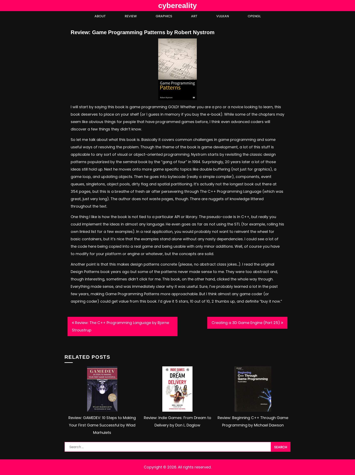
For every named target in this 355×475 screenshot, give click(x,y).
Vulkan (222, 16)
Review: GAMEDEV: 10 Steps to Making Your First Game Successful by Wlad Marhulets (102, 425)
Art (194, 16)
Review (131, 16)
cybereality (177, 5)
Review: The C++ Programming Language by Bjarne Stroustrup (120, 326)
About (100, 16)
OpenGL (254, 16)
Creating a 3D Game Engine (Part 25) (246, 322)
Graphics (164, 16)
